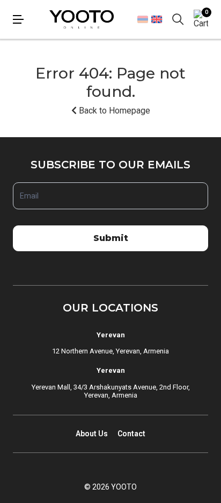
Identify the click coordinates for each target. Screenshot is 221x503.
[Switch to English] (156, 19)
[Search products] (178, 19)
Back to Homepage (113, 110)
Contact (131, 433)
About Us (92, 433)
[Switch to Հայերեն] (143, 19)
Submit (110, 238)
